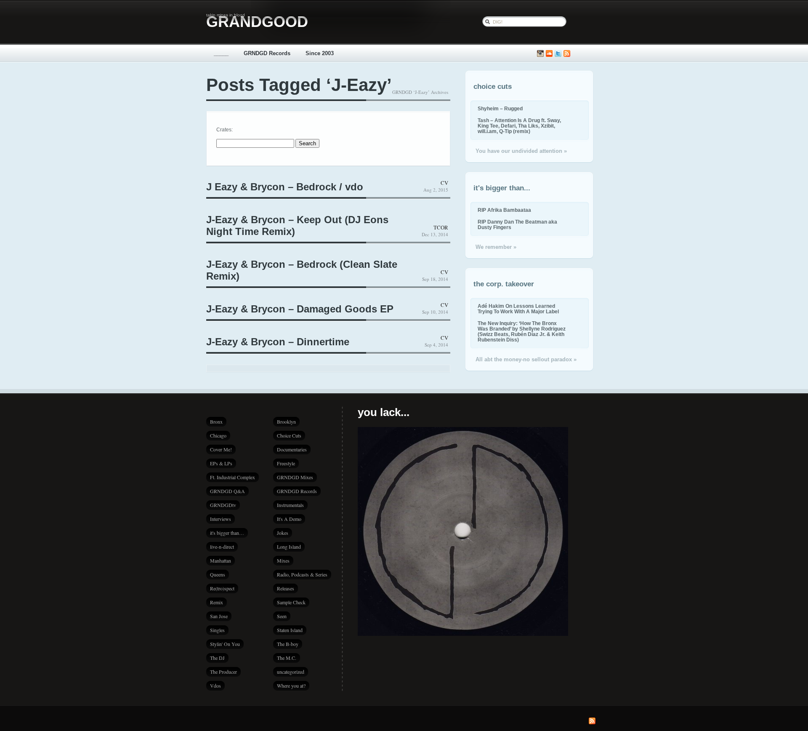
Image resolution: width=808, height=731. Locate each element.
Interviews (220, 518)
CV (444, 183)
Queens (217, 574)
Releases (285, 588)
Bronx (216, 421)
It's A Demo (289, 518)
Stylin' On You (225, 643)
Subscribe (566, 53)
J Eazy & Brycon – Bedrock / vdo (284, 186)
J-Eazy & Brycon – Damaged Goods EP (299, 309)
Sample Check (291, 602)
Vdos (215, 685)
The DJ (217, 657)
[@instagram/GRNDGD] (540, 53)
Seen (282, 616)
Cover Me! (221, 449)
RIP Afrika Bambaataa (504, 210)
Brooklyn (286, 421)
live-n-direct (222, 546)
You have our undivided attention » (521, 151)
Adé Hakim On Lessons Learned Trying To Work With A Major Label (518, 308)
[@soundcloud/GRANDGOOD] (549, 53)
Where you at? (291, 685)
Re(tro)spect (222, 588)
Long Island (289, 546)
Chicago (218, 435)
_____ (221, 53)
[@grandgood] (558, 53)
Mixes (283, 560)
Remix (216, 602)
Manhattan (220, 560)
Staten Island (290, 630)
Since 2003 (320, 53)
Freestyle (286, 463)
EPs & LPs (221, 463)
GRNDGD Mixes (295, 477)
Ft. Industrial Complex (232, 477)
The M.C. (286, 657)
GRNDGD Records (267, 53)
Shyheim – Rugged (500, 108)
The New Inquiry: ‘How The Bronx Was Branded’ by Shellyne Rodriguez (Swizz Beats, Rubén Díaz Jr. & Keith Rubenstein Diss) (522, 331)
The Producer (223, 671)
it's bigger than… (227, 532)
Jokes (282, 532)
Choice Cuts (289, 435)
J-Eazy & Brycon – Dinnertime (277, 341)
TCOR (440, 227)
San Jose (219, 616)
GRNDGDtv (223, 505)
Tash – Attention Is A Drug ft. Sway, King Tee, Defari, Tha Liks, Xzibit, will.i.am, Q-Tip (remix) (519, 125)
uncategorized (290, 671)
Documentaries (292, 449)
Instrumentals (290, 505)
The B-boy (287, 643)
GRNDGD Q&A (227, 491)
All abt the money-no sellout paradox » (526, 359)
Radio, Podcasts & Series (302, 574)
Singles (217, 630)
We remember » (496, 247)
